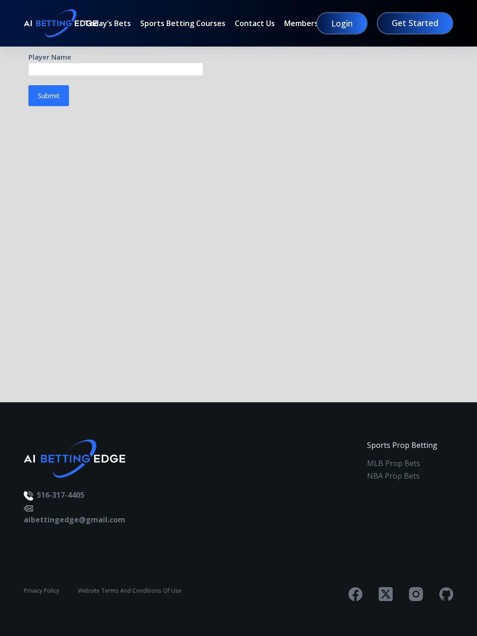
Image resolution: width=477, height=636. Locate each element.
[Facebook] (355, 594)
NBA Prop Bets (393, 476)
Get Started (415, 22)
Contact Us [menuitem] (255, 23)
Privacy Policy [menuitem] (41, 591)
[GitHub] (446, 594)
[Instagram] (416, 594)
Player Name (49, 56)
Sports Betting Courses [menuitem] (182, 23)
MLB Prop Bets (393, 463)
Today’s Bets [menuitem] (107, 23)
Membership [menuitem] (306, 23)
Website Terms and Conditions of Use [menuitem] (130, 591)
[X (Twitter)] (386, 594)
